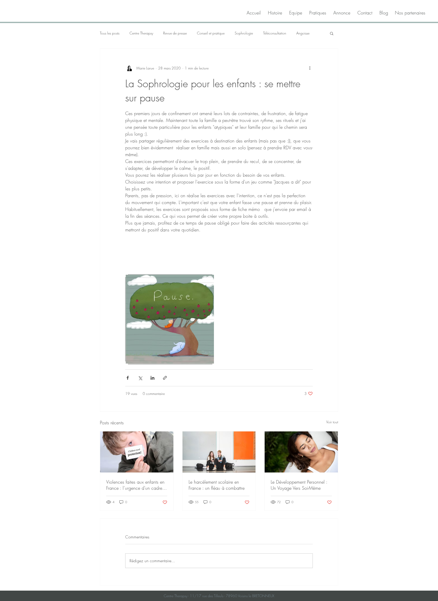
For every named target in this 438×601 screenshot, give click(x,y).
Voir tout (332, 422)
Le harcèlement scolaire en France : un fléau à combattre (217, 485)
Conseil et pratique (211, 33)
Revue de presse (175, 33)
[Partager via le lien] (164, 377)
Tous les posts (109, 33)
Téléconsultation (274, 33)
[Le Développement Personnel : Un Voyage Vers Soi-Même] (301, 451)
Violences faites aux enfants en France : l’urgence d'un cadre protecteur (135, 485)
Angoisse (302, 33)
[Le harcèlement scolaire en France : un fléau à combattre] (219, 451)
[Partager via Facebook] (127, 377)
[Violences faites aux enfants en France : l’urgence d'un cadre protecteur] (136, 451)
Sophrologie (244, 33)
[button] (331, 33)
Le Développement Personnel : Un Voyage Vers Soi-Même (299, 485)
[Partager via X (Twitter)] (140, 377)
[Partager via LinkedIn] (152, 377)
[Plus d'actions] (310, 68)
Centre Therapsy (141, 33)
